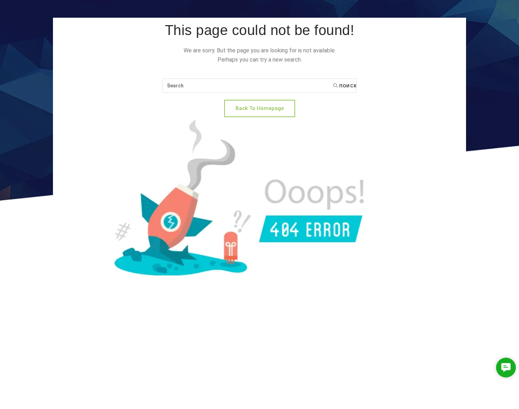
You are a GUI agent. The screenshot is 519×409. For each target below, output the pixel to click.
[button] (506, 368)
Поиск (347, 85)
